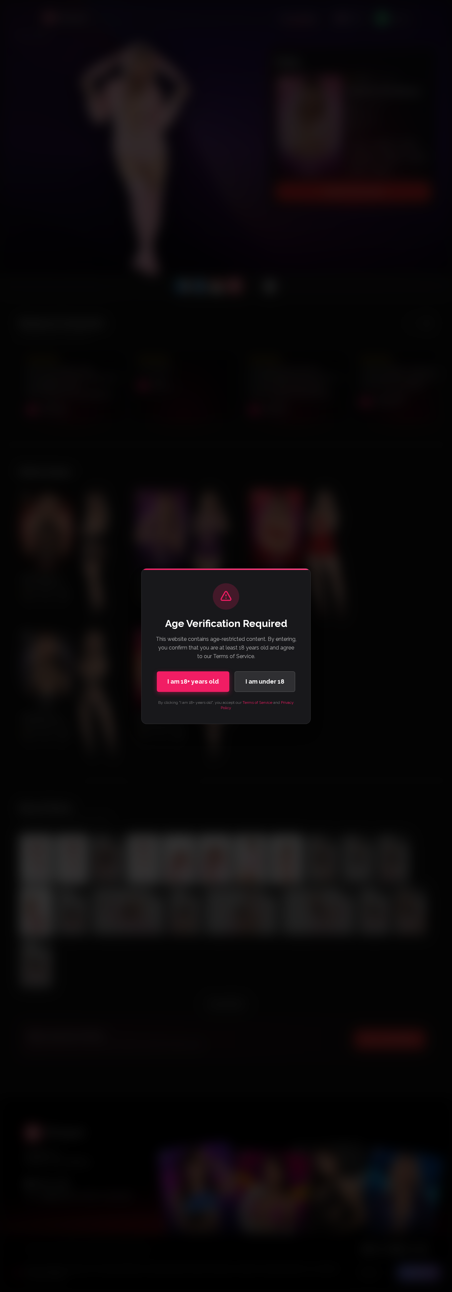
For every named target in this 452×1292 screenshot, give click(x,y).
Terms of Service (257, 702)
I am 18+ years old (193, 681)
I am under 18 (265, 681)
